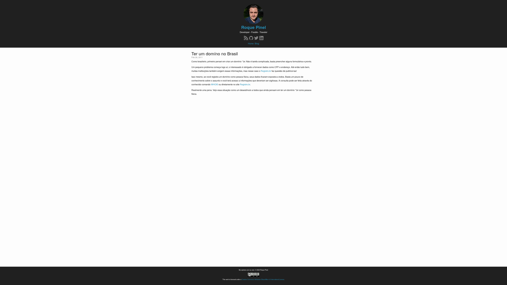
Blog (257, 43)
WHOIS (214, 84)
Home (251, 43)
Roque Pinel (253, 27)
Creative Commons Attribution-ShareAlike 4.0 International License (263, 279)
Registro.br (266, 70)
